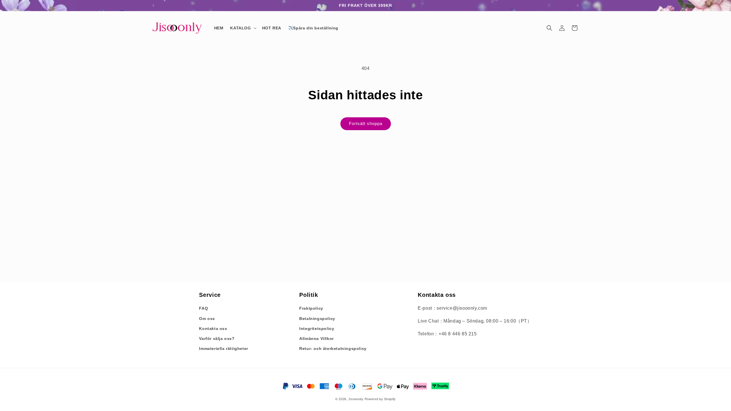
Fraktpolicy (311, 308)
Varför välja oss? (216, 338)
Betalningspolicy (317, 318)
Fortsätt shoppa (365, 123)
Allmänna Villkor (316, 338)
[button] (242, 28)
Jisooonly (355, 399)
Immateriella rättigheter (223, 348)
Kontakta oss (213, 328)
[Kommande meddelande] (577, 5)
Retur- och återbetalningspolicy (333, 348)
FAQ (203, 308)
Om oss (207, 318)
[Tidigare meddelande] (153, 5)
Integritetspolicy (316, 328)
